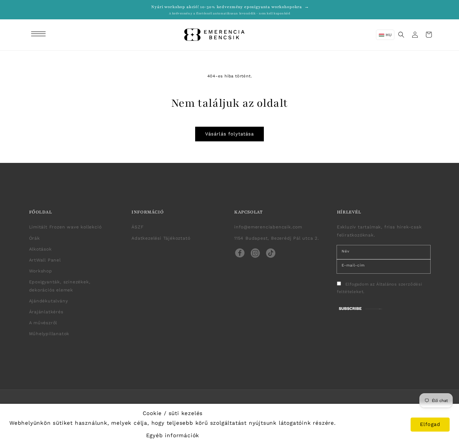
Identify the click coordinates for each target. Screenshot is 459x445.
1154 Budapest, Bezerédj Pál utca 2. (276, 238)
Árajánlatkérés (46, 311)
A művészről (43, 322)
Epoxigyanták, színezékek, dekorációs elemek (60, 285)
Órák (34, 238)
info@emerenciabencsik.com (268, 226)
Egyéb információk (173, 435)
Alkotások (40, 249)
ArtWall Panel (45, 259)
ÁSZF (137, 226)
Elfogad (430, 424)
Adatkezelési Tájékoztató (160, 238)
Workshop (40, 270)
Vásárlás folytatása (229, 134)
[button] (39, 35)
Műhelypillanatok (49, 333)
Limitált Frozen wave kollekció (65, 226)
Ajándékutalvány (48, 300)
